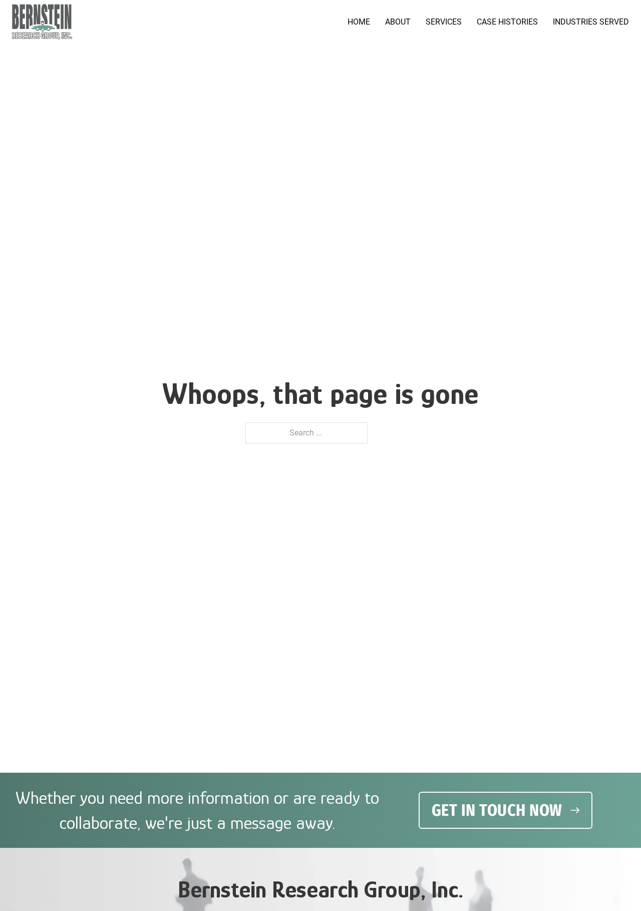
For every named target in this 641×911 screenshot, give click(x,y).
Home (359, 22)
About (398, 22)
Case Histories (507, 22)
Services (444, 22)
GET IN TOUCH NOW (497, 810)
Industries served (591, 22)
